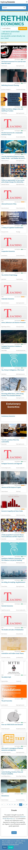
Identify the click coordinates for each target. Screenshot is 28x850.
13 (23, 804)
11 (17, 804)
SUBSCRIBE (22, 28)
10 (14, 804)
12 (20, 804)
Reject (5, 847)
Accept (11, 847)
